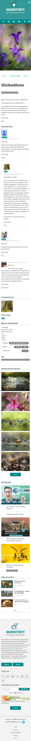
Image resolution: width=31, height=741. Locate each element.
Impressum (15, 729)
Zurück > (26, 76)
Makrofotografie (12, 570)
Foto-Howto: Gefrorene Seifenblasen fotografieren (21, 600)
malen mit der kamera (7, 359)
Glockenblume (17, 359)
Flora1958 (10, 174)
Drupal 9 (20, 721)
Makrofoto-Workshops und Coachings (14, 566)
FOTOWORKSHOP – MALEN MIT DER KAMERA (21, 592)
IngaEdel (7, 240)
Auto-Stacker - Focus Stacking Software (15, 508)
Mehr (15, 610)
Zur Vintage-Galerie (14, 76)
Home (15, 727)
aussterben (12, 648)
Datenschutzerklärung (15, 732)
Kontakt (18, 664)
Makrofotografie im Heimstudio (19, 581)
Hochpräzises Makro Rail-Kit (15, 514)
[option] (15, 47)
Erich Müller (14, 262)
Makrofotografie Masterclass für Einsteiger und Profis (15, 540)
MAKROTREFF (15, 10)
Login (15, 738)
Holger (7, 138)
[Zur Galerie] (16, 3)
